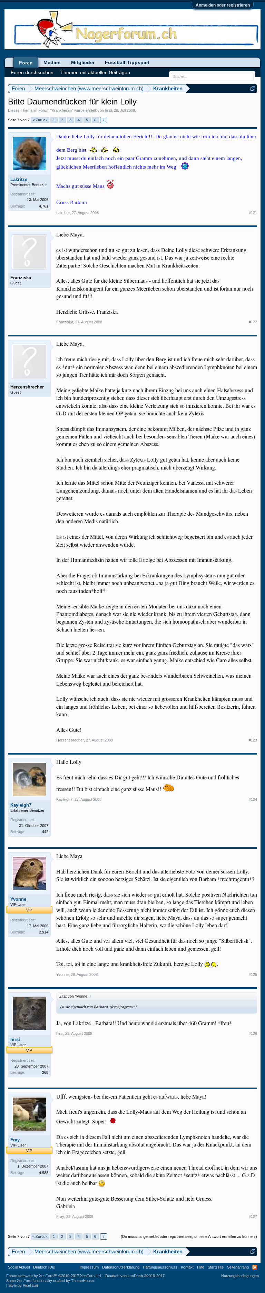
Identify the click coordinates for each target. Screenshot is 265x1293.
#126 (253, 1033)
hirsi (108, 110)
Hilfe (200, 1267)
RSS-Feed (254, 1267)
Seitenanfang (238, 1267)
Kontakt (187, 1267)
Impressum (89, 1267)
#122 (253, 322)
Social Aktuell (19, 1267)
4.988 (43, 1173)
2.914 (43, 932)
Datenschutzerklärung (120, 1267)
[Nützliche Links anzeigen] (253, 88)
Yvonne (18, 899)
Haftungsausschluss (160, 1267)
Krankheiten (62, 110)
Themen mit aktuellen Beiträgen (95, 72)
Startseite (216, 1267)
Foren (26, 62)
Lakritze (18, 179)
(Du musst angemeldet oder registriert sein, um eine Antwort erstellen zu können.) (189, 1236)
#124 (253, 799)
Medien (52, 62)
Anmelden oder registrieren (223, 5)
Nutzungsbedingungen (240, 1276)
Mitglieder (83, 62)
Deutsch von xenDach (135, 1276)
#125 (253, 974)
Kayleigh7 (20, 805)
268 (45, 1072)
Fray (15, 1139)
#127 (253, 1216)
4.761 (43, 206)
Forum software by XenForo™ (54, 1276)
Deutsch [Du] (44, 1267)
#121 (253, 213)
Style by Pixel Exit (23, 1285)
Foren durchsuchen (32, 72)
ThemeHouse (82, 1281)
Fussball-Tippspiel (127, 62)
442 (45, 832)
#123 (253, 740)
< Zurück (40, 120)
